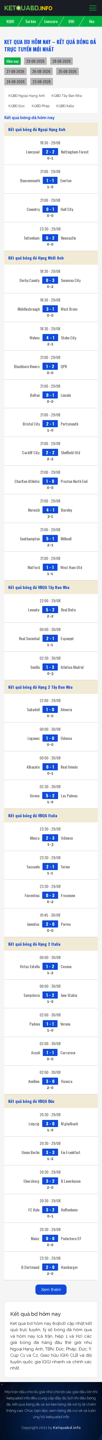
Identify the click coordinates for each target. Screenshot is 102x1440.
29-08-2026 (35, 61)
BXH (71, 21)
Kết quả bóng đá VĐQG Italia (32, 815)
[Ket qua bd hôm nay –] (28, 8)
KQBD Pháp (41, 106)
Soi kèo (31, 21)
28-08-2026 (61, 61)
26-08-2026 (41, 71)
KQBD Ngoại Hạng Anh (26, 96)
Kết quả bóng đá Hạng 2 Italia (34, 944)
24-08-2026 (16, 81)
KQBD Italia (65, 106)
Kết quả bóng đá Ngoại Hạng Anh (36, 129)
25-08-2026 (67, 71)
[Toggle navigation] (93, 8)
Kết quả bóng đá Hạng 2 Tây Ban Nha (40, 687)
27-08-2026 (15, 71)
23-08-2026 (42, 81)
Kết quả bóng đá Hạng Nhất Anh (36, 258)
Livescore (51, 21)
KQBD (10, 21)
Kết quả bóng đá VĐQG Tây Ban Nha (38, 587)
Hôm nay (12, 61)
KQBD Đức (16, 106)
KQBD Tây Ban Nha (67, 96)
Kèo (91, 21)
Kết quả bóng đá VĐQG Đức (31, 1101)
